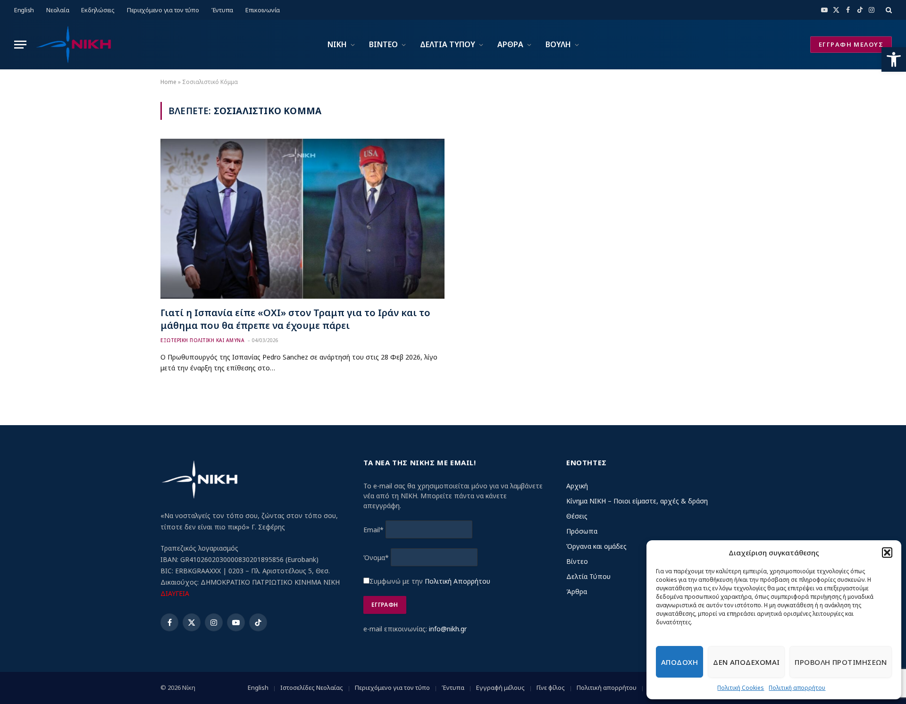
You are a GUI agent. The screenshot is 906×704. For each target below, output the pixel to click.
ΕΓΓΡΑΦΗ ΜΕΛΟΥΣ (851, 44)
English (24, 10)
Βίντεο (577, 561)
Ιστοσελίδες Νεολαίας (311, 687)
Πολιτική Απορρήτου (457, 581)
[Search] (888, 10)
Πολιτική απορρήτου (797, 688)
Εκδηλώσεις (97, 10)
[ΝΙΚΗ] (73, 44)
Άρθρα (576, 591)
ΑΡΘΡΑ (510, 44)
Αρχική (577, 485)
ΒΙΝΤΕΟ (383, 44)
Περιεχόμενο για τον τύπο (163, 10)
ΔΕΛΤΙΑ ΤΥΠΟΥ (447, 44)
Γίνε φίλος (551, 687)
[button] (893, 59)
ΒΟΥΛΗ (558, 44)
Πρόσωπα (581, 531)
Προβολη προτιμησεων (841, 662)
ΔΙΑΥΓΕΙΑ (174, 593)
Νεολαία (57, 10)
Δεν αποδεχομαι (746, 662)
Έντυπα (222, 10)
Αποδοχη (679, 662)
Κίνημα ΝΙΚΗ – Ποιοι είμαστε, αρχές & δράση (637, 500)
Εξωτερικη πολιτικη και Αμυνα (202, 340)
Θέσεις (576, 515)
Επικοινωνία (262, 10)
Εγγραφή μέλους (500, 687)
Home (168, 82)
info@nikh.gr (448, 628)
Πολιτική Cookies (740, 688)
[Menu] (20, 44)
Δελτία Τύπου (588, 576)
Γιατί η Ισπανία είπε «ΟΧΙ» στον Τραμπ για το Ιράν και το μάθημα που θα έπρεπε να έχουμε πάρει (295, 319)
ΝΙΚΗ (337, 44)
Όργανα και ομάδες (596, 546)
